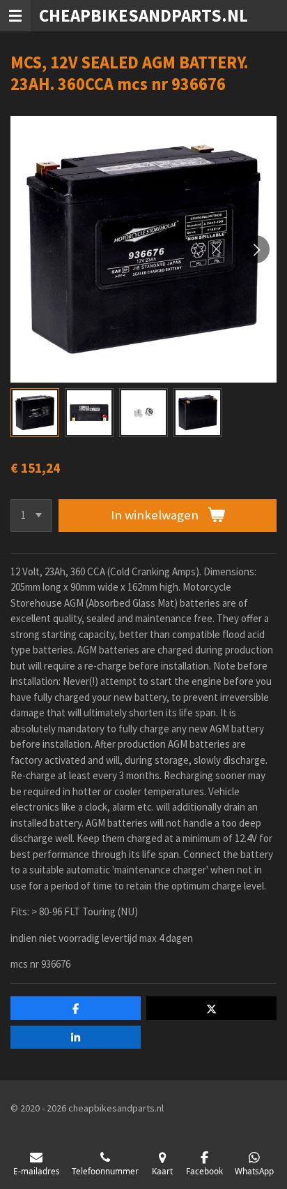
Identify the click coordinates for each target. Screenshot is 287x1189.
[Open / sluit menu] (15, 15)
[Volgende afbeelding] (256, 249)
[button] (34, 412)
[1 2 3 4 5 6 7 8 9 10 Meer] (31, 515)
